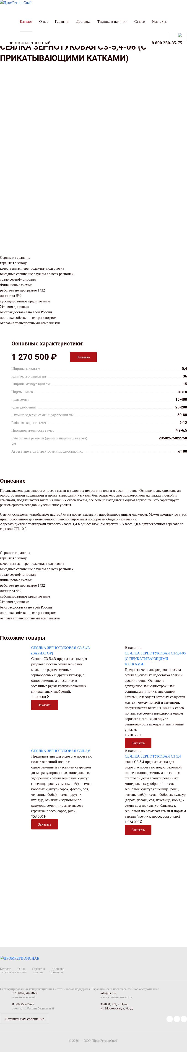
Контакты (159, 21)
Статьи (139, 21)
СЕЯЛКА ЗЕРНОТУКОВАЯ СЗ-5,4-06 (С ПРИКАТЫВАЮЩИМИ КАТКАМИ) (155, 658)
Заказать (83, 357)
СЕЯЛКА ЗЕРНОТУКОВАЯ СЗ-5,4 (153, 756)
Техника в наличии (112, 21)
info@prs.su (108, 993)
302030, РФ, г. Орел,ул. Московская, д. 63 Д (116, 1006)
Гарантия (62, 21)
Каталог (26, 21)
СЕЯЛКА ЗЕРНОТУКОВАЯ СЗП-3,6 (60, 751)
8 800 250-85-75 (23, 1004)
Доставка (83, 21)
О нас (43, 21)
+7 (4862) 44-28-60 (25, 993)
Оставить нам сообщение (24, 1019)
